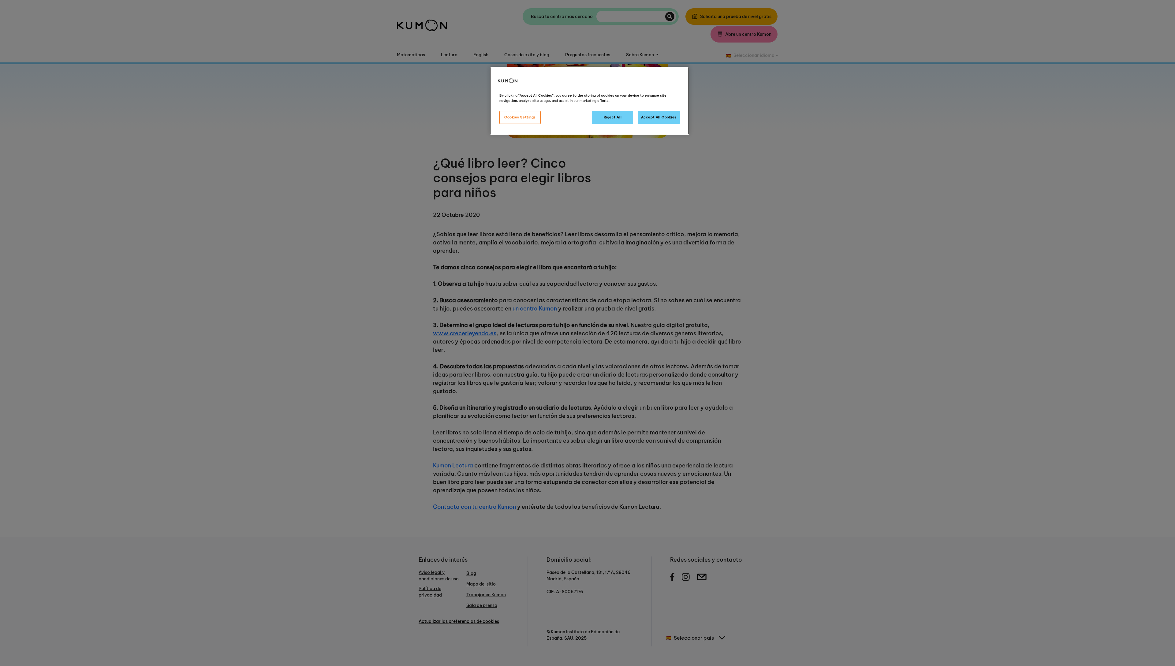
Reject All (613, 117)
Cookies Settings (520, 117)
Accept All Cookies (659, 117)
